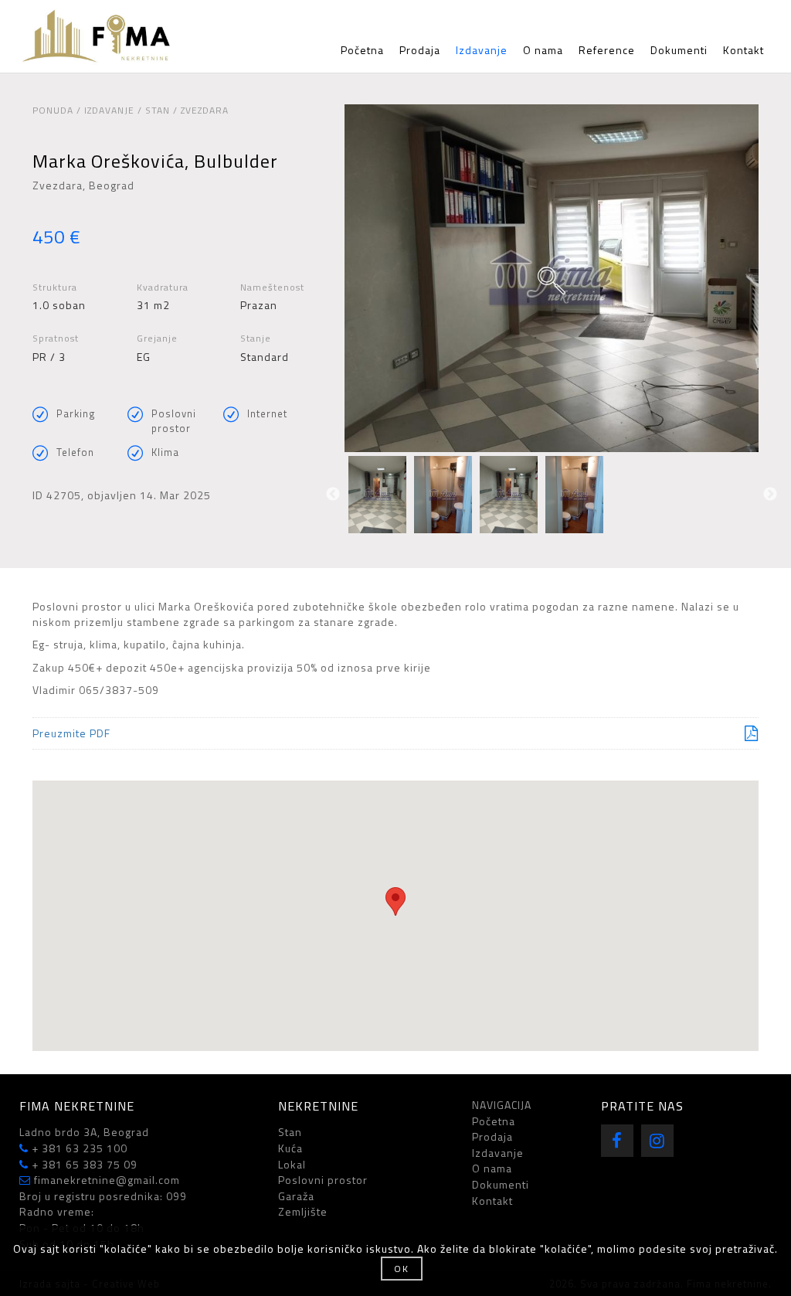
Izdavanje (482, 50)
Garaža (296, 1196)
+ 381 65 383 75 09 (83, 1164)
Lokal (292, 1164)
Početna (362, 50)
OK (401, 1268)
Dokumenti (679, 50)
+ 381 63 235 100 (78, 1148)
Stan (290, 1132)
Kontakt (743, 50)
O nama (543, 50)
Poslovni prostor (323, 1180)
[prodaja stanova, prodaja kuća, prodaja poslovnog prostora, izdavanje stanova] (104, 36)
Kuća (290, 1148)
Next (770, 494)
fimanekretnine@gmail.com (105, 1180)
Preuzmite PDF (71, 733)
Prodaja (419, 50)
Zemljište (303, 1211)
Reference (607, 50)
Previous (333, 494)
